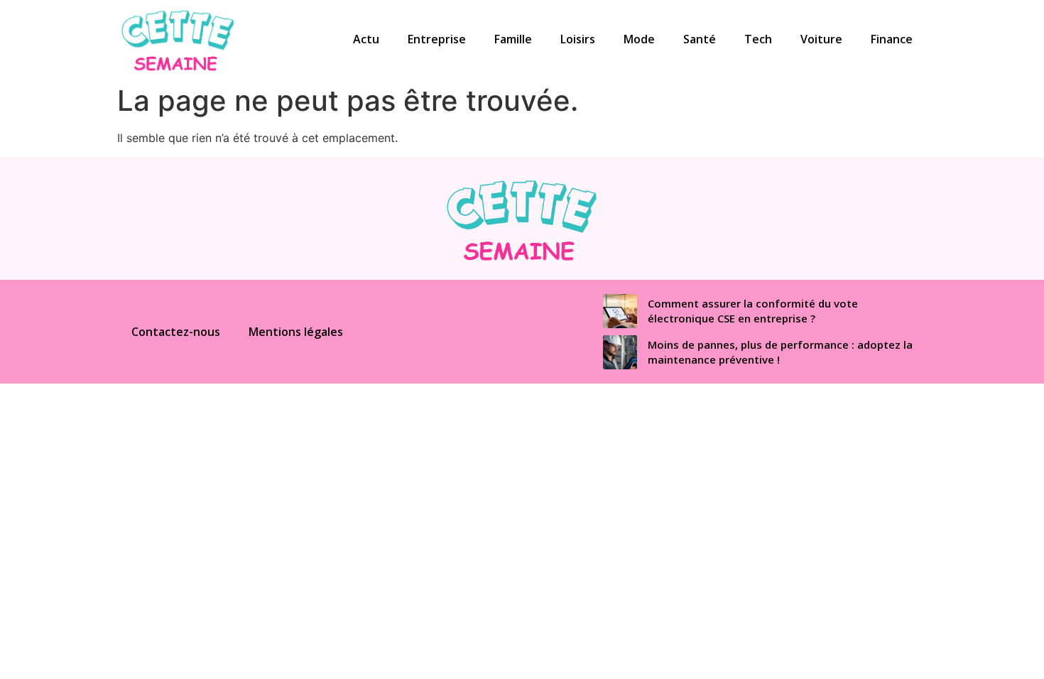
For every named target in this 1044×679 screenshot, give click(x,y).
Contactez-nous (175, 332)
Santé (699, 39)
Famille (513, 39)
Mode (639, 39)
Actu (366, 39)
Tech (758, 39)
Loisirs (577, 39)
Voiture (821, 39)
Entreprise (437, 39)
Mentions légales (296, 332)
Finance (892, 39)
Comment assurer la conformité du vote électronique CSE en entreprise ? (753, 310)
